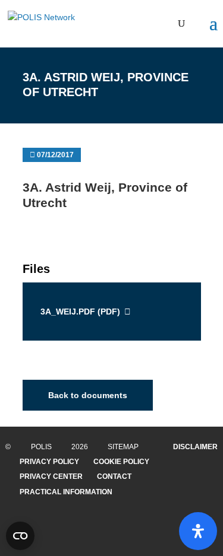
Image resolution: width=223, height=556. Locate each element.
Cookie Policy (121, 461)
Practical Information (66, 492)
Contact (114, 476)
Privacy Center (51, 476)
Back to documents (87, 395)
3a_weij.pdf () (80, 311)
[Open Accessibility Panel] (198, 531)
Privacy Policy (49, 461)
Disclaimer (195, 447)
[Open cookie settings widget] (20, 536)
